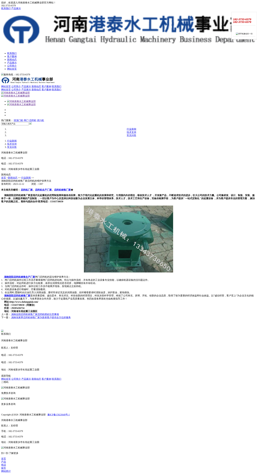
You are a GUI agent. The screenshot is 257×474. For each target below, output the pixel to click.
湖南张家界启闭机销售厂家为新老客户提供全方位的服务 (41, 317)
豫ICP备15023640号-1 (58, 414)
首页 (3, 177)
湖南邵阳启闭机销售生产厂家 (19, 277)
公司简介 (12, 66)
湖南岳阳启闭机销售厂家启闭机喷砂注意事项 (35, 314)
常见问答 (131, 135)
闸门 (26, 120)
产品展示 (16, 8)
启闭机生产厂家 (43, 189)
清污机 (40, 120)
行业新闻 (131, 129)
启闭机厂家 (27, 189)
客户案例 (12, 56)
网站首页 (12, 69)
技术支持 (131, 132)
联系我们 (6, 8)
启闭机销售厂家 (62, 189)
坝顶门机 (18, 120)
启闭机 (32, 120)
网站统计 (6, 471)
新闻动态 (12, 59)
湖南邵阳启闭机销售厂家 (17, 295)
